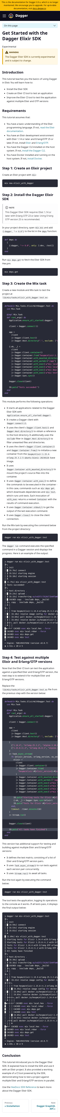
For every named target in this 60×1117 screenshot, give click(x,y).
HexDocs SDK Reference (23, 1087)
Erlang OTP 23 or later (27, 215)
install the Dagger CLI (33, 150)
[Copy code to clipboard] (54, 183)
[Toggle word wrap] (49, 305)
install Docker (34, 158)
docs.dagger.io (39, 8)
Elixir (28, 142)
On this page (11, 25)
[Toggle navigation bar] (4, 16)
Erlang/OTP (42, 142)
